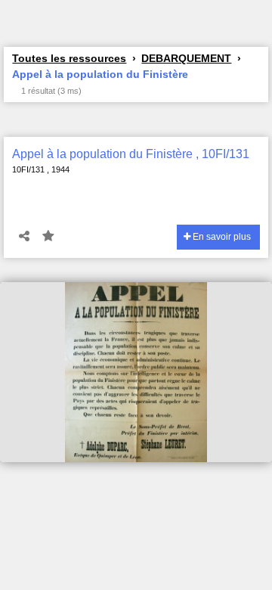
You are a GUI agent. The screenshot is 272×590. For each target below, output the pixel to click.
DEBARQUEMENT (186, 58)
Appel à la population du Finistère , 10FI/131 (130, 154)
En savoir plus (220, 236)
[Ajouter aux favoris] (48, 237)
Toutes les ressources (69, 58)
